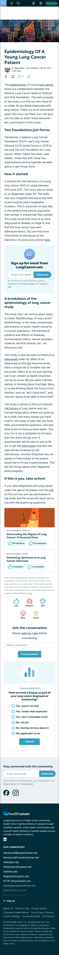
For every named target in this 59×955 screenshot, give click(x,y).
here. (47, 239)
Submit (29, 741)
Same (35, 615)
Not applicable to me (28, 733)
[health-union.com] (16, 814)
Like (14, 602)
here (30, 593)
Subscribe (51, 3)
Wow (21, 615)
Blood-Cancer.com (14, 895)
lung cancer (46, 84)
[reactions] (29, 76)
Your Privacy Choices (42, 912)
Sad (40, 602)
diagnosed (10, 359)
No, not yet (22, 722)
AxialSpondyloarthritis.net (19, 885)
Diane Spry (19, 68)
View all (10, 901)
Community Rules (31, 916)
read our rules (29, 633)
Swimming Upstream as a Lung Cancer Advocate (26, 559)
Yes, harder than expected (31, 711)
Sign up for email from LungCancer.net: (29, 265)
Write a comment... (18, 645)
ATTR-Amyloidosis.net (17, 881)
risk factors (11, 408)
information (29, 445)
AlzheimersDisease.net (17, 866)
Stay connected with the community (28, 766)
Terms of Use (27, 784)
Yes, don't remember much (32, 716)
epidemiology (18, 84)
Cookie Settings (11, 916)
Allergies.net (11, 862)
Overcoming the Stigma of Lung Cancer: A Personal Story (27, 536)
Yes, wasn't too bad (27, 705)
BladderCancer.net (14, 890)
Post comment (29, 654)
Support (28, 602)
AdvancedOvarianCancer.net (21, 857)
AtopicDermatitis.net (16, 876)
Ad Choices (48, 916)
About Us (8, 908)
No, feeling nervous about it (32, 727)
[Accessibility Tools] (33, 3)
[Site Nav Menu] (11, 3)
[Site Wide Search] (18, 3)
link (51, 490)
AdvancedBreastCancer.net (20, 852)
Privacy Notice (28, 283)
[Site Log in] (40, 3)
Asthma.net (10, 871)
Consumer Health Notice (16, 912)
